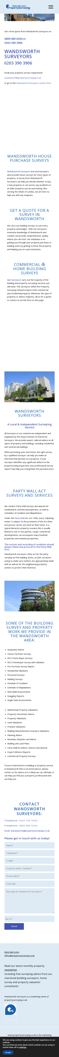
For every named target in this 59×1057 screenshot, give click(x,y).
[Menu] (49, 7)
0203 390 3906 (13, 43)
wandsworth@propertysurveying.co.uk (22, 77)
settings (22, 1047)
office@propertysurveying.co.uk (19, 955)
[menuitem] (49, 7)
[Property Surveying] (18, 7)
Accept (8, 1052)
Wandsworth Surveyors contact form (33, 83)
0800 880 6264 (13, 39)
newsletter (10, 969)
